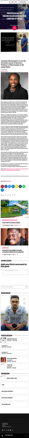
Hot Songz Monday (12, 358)
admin (9, 181)
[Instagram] (10, 430)
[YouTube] (2, 430)
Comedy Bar (5, 247)
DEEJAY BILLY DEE (12, 378)
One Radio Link (6, 404)
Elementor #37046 (7, 391)
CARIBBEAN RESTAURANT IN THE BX (10, 220)
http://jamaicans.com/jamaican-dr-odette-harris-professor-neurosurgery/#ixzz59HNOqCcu (14, 169)
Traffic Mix (9, 365)
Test (3, 385)
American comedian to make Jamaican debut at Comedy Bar (13, 251)
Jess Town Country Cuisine (11, 223)
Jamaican (14, 10)
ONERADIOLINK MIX (12, 339)
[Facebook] (12, 430)
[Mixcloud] (8, 430)
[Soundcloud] (6, 430)
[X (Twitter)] (4, 430)
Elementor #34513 (7, 398)
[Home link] (5, 2)
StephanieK (5, 71)
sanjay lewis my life (7, 324)
